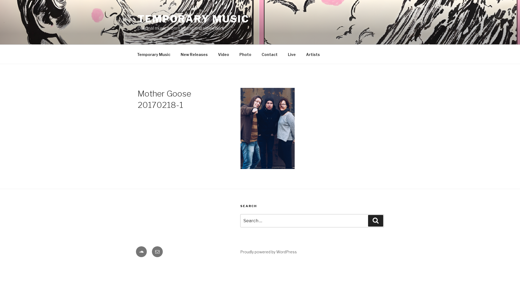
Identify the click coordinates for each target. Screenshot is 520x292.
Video (223, 54)
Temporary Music (193, 19)
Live (292, 54)
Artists (313, 54)
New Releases (194, 54)
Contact (270, 54)
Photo (245, 54)
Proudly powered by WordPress (268, 252)
